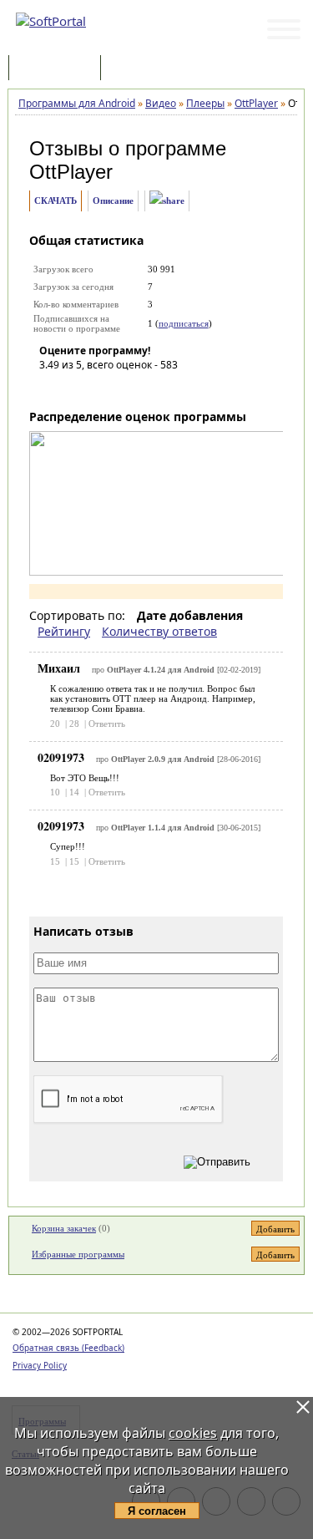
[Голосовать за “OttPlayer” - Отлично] (151, 388)
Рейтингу (64, 631)
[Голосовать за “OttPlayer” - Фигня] (51, 388)
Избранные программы (78, 1254)
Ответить (106, 724)
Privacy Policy (40, 1365)
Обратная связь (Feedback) (68, 1348)
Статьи (141, 69)
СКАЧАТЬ (55, 201)
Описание (113, 201)
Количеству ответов (159, 631)
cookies (193, 1433)
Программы (58, 69)
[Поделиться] (166, 200)
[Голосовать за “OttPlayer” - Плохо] (76, 388)
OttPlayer (71, 171)
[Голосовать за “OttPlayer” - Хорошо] (126, 388)
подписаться (184, 323)
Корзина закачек (64, 1228)
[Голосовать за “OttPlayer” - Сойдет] (101, 388)
